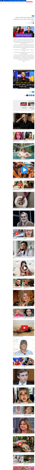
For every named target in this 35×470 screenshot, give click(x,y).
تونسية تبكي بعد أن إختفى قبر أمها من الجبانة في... (31, 108)
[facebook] (1, 0)
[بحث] (1, 2)
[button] (31, 95)
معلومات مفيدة (18, 2)
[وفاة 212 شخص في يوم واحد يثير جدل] (23, 104)
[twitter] (2, 0)
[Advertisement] (17, 10)
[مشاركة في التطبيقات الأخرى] (25, 95)
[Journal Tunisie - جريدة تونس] (29, 2)
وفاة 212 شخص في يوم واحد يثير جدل (24, 108)
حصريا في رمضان (5, 2)
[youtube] (3, 0)
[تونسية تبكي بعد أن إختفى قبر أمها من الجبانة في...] (31, 104)
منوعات (15, 2)
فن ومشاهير (22, 2)
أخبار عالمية (9, 2)
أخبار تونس (12, 2)
